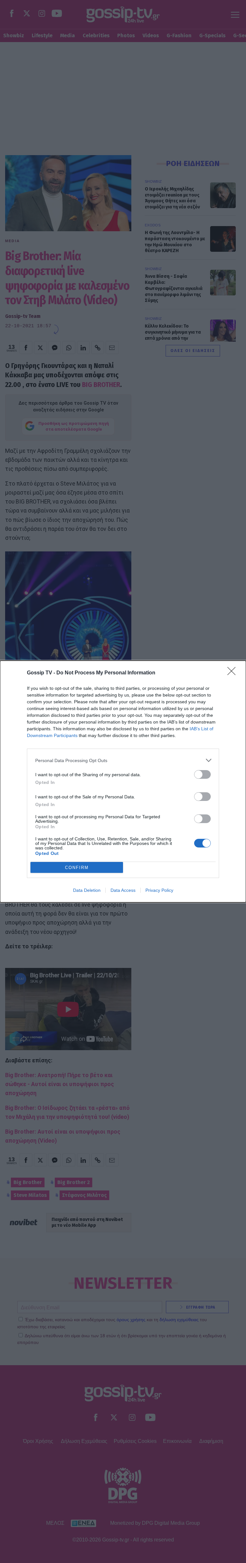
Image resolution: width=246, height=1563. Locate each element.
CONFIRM (77, 867)
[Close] (233, 673)
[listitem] (123, 760)
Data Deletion (87, 890)
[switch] (202, 774)
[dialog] (123, 781)
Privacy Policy (159, 890)
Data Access (123, 890)
